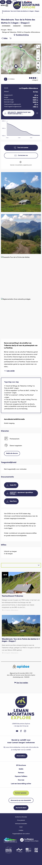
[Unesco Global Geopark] (28, 850)
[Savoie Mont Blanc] (8, 850)
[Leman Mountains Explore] (26, 5)
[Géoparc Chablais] (19, 850)
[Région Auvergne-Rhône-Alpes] (29, 840)
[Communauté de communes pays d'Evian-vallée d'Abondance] (10, 839)
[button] (10, 38)
